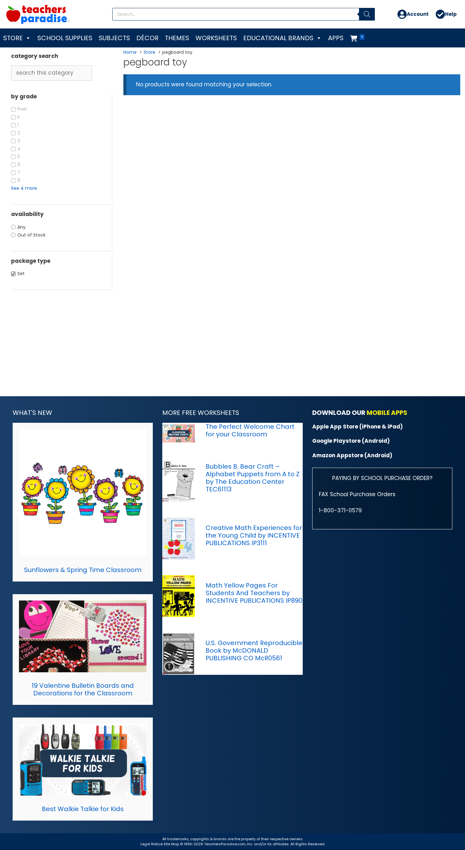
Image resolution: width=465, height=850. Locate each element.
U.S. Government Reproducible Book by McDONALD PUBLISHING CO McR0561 (254, 650)
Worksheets (216, 38)
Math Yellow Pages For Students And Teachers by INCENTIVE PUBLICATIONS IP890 (254, 593)
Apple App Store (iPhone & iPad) (357, 426)
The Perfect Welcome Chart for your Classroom (250, 430)
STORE (13, 38)
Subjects (114, 38)
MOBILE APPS (387, 412)
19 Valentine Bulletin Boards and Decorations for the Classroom (83, 689)
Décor (147, 38)
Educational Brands (278, 38)
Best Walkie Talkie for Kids (83, 808)
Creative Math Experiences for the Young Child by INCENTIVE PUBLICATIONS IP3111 (254, 535)
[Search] (367, 14)
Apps (336, 38)
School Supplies (64, 38)
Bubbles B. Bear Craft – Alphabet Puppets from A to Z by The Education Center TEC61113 (253, 478)
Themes (177, 38)
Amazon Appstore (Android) (352, 455)
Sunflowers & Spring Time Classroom (82, 569)
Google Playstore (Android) (351, 441)
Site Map (172, 844)
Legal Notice (151, 844)
